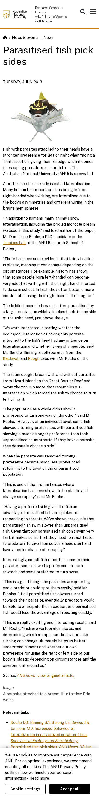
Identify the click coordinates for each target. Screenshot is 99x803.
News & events (25, 37)
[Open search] (82, 11)
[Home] (5, 37)
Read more (39, 778)
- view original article (45, 675)
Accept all (70, 789)
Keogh (33, 358)
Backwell (11, 358)
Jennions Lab (14, 242)
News (48, 37)
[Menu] (93, 13)
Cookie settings (25, 789)
